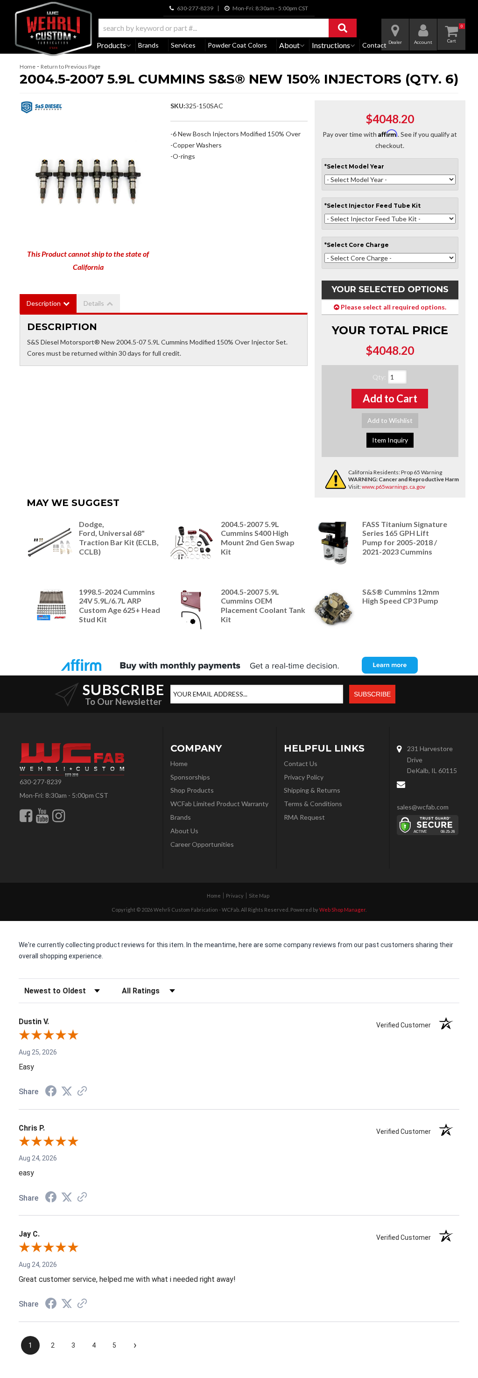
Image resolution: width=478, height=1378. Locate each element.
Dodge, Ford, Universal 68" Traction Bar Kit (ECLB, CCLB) (119, 538)
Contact (374, 45)
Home (27, 66)
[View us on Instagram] (58, 815)
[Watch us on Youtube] (42, 815)
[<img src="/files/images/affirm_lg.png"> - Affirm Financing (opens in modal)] (239, 665)
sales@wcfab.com (423, 807)
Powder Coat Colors (237, 45)
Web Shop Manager (342, 910)
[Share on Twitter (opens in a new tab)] (66, 1091)
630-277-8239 (41, 782)
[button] (227, 28)
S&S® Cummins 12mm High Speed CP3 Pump (400, 596)
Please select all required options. (392, 307)
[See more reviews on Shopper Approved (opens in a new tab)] (82, 1092)
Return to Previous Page (70, 66)
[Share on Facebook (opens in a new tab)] (50, 1092)
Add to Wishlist (390, 420)
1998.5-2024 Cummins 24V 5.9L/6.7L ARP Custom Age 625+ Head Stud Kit (119, 605)
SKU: (177, 106)
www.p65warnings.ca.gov (393, 486)
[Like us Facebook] (26, 815)
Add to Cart (390, 398)
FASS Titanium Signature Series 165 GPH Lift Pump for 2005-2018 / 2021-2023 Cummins (404, 538)
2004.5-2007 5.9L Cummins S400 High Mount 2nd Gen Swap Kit (258, 538)
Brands (148, 45)
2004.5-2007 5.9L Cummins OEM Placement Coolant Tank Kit (263, 605)
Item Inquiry (390, 440)
